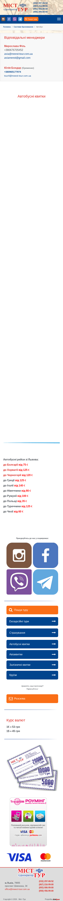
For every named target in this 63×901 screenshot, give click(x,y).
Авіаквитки (15, 654)
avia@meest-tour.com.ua (18, 53)
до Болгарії (15, 464)
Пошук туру (32, 19)
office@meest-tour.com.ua (17, 889)
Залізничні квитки (19, 664)
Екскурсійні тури (19, 621)
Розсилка (19, 698)
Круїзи (13, 675)
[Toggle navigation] (59, 19)
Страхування (17, 632)
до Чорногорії (18, 475)
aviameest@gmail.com (17, 57)
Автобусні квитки (19, 644)
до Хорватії (16, 470)
